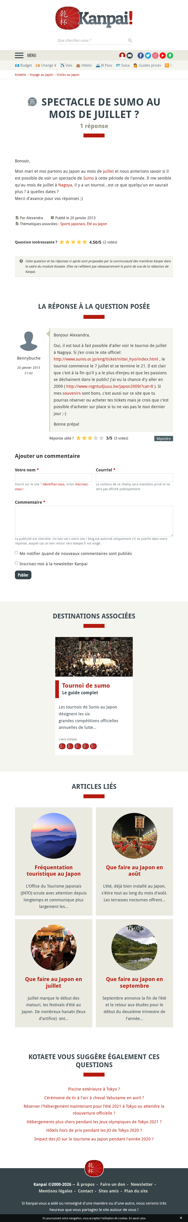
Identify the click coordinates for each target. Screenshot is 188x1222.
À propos (86, 1184)
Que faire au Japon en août (134, 870)
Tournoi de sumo (86, 685)
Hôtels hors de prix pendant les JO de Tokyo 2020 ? (94, 1130)
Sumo (88, 178)
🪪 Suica (123, 65)
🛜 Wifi (170, 65)
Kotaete (20, 74)
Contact (85, 1191)
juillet (108, 171)
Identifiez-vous (53, 484)
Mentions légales (55, 1191)
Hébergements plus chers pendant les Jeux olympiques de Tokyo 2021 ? (94, 1121)
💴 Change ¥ (46, 65)
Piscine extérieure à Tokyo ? (94, 1089)
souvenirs (72, 393)
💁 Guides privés (147, 65)
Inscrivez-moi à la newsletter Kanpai (53, 563)
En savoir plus (137, 1218)
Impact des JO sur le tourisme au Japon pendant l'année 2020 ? (94, 1139)
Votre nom (27, 469)
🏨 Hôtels (84, 65)
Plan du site (136, 1191)
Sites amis (109, 1191)
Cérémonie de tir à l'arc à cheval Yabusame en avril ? (94, 1097)
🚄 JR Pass (103, 65)
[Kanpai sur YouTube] (163, 55)
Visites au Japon (68, 74)
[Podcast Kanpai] (170, 55)
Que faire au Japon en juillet (53, 982)
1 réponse (94, 126)
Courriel (106, 469)
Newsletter (142, 1184)
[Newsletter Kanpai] (130, 55)
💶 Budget (23, 65)
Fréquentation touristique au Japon (54, 870)
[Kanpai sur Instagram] (155, 55)
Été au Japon (97, 223)
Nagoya (65, 185)
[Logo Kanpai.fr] (94, 18)
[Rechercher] (130, 40)
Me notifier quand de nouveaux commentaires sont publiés (75, 553)
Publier (23, 575)
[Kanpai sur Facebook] (141, 55)
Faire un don (112, 1184)
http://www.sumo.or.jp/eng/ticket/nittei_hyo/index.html (106, 359)
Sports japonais (72, 223)
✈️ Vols (66, 65)
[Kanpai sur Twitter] (148, 55)
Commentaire (30, 502)
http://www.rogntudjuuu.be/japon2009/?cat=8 (109, 386)
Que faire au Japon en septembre (134, 982)
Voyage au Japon (41, 74)
